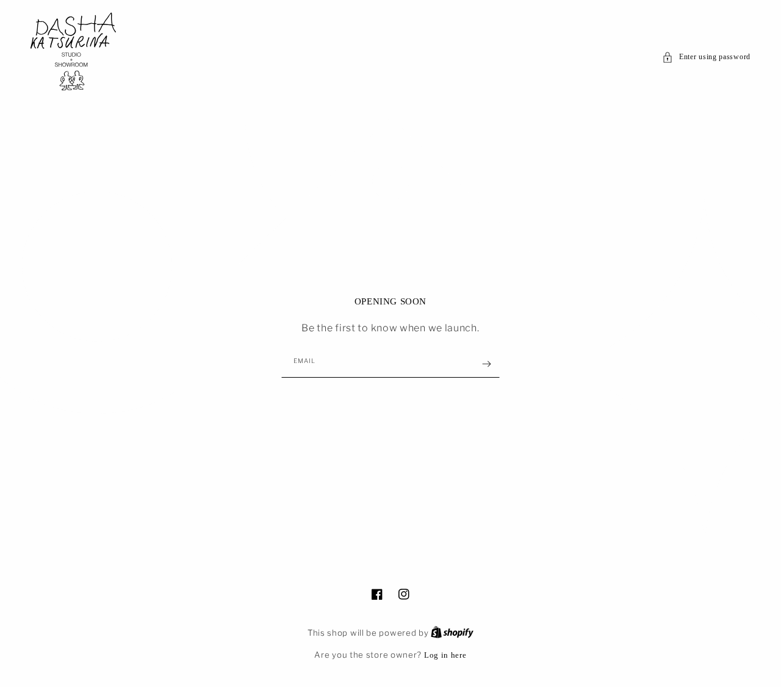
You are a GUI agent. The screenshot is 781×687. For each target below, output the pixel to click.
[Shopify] (452, 633)
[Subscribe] (486, 364)
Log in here (445, 655)
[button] (706, 57)
